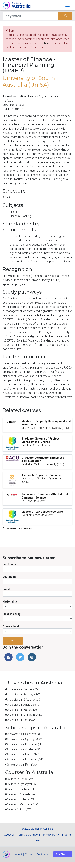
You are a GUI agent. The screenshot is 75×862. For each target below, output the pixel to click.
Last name (9, 576)
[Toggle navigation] (67, 5)
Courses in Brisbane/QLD (21, 789)
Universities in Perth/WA (20, 720)
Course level (11, 626)
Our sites (61, 854)
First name (10, 564)
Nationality (10, 601)
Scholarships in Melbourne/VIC (25, 759)
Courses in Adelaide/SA (20, 794)
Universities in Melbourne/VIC (24, 714)
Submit (13, 640)
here (47, 43)
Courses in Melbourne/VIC (22, 804)
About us (9, 834)
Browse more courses (17, 528)
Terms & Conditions (28, 834)
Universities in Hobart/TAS (22, 709)
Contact (29, 854)
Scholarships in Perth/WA (21, 764)
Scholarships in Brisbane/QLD (24, 744)
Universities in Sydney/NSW (23, 694)
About (18, 854)
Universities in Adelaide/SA (22, 704)
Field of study (11, 614)
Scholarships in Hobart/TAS (23, 754)
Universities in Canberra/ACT (23, 689)
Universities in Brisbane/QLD (23, 699)
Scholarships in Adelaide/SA (23, 749)
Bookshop (42, 854)
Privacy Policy (51, 834)
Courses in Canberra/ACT (21, 779)
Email (6, 589)
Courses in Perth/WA (18, 809)
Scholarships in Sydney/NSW (24, 739)
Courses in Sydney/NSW (21, 784)
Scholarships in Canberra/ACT (24, 734)
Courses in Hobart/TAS (20, 799)
